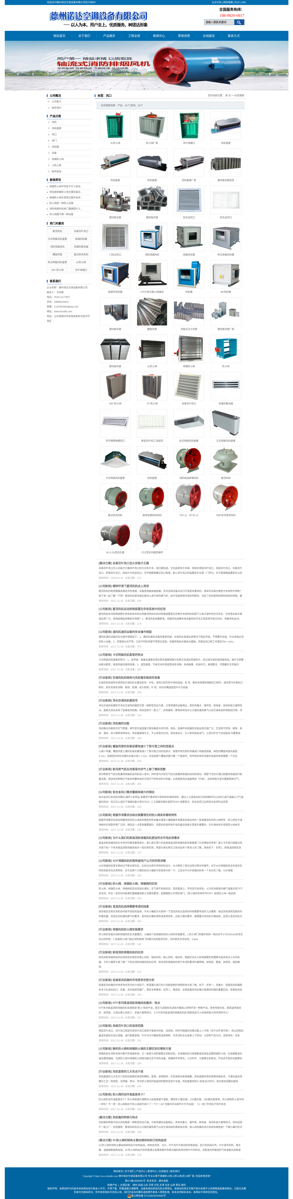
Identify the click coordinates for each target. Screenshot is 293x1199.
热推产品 (112, 1185)
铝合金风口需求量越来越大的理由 (133, 792)
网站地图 (228, 2)
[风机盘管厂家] (189, 162)
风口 (54, 134)
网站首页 (59, 35)
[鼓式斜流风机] (115, 497)
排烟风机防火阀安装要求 (128, 929)
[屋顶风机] (225, 460)
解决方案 (105, 563)
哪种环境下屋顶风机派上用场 (131, 586)
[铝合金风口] (189, 200)
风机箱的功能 (121, 723)
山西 (172, 1185)
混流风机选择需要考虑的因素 (131, 906)
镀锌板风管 (115, 217)
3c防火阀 (56, 165)
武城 (140, 1185)
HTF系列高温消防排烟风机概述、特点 (136, 1002)
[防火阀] (225, 349)
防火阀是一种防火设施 (61, 203)
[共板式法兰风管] (189, 311)
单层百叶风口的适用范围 (128, 1025)
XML (243, 2)
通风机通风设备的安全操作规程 (132, 631)
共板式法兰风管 (189, 329)
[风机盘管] (225, 125)
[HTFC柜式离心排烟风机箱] (152, 274)
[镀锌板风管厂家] (225, 311)
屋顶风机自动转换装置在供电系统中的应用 (139, 608)
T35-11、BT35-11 (189, 515)
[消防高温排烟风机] (189, 460)
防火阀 (225, 366)
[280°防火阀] (115, 386)
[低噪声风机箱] (115, 274)
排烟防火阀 (58, 159)
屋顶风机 (57, 231)
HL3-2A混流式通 (115, 552)
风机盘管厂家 (189, 180)
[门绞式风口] (115, 237)
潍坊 (183, 1185)
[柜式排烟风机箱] (225, 237)
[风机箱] (189, 274)
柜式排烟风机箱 (225, 254)
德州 (135, 1185)
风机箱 (55, 146)
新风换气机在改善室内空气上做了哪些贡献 (139, 769)
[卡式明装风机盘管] (115, 460)
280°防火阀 (57, 270)
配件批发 (56, 171)
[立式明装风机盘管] (225, 423)
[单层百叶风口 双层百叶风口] (152, 423)
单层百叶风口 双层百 (152, 440)
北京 (167, 1185)
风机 (54, 122)
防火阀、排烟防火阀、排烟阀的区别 (135, 883)
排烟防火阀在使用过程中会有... (65, 197)
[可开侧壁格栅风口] (115, 423)
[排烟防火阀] (189, 349)
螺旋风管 (57, 254)
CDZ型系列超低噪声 (152, 552)
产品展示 (109, 35)
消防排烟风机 (57, 246)
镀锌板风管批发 (225, 180)
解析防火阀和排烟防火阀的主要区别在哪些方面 (142, 1048)
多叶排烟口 (81, 270)
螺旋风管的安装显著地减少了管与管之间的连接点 (143, 746)
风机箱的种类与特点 (125, 1117)
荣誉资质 (184, 35)
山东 (145, 1185)
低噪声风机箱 (115, 292)
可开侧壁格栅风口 (115, 440)
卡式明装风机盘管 (115, 478)
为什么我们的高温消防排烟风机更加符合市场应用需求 (146, 837)
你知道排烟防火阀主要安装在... (65, 192)
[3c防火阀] (115, 125)
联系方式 (234, 35)
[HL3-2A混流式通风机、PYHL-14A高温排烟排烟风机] (115, 535)
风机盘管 (56, 128)
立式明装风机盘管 (57, 239)
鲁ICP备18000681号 (135, 1180)
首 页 (228, 95)
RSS (237, 2)
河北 (156, 1185)
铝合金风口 (189, 217)
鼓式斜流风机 (81, 254)
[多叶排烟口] (189, 125)
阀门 (54, 140)
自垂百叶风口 (81, 231)
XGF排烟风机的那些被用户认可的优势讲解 (139, 860)
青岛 (178, 1185)
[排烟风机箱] (189, 237)
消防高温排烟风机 (189, 478)
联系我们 (56, 107)
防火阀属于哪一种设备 (61, 214)
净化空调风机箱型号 (125, 700)
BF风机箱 (226, 292)
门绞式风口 (115, 254)
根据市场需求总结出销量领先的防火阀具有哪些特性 (145, 814)
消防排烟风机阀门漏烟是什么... (65, 208)
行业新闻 (105, 677)
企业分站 (216, 2)
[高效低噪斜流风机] (152, 497)
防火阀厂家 (152, 143)
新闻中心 (159, 35)
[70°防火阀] (152, 386)
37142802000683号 (155, 1195)
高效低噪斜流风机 (152, 515)
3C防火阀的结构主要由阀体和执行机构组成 (139, 1140)
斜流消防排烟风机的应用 (128, 952)
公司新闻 (105, 586)
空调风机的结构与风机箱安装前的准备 (136, 677)
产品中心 (141, 1171)
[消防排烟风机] (152, 237)
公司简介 (56, 101)
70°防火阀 (152, 403)
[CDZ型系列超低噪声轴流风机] (152, 535)
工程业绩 (134, 35)
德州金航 (163, 1180)
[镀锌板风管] (115, 200)
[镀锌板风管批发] (225, 162)
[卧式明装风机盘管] (189, 423)
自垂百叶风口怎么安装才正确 (131, 563)
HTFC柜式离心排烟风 (152, 292)
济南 (151, 1185)
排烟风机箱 (81, 239)
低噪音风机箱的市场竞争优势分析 (133, 979)
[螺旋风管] (152, 311)
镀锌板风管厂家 (225, 329)
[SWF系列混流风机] (225, 497)
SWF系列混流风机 (226, 515)
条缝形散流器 (81, 246)
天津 (161, 1185)
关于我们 (84, 35)
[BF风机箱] (225, 274)
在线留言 (209, 35)
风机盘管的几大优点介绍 (128, 1071)
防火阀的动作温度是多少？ (129, 1094)
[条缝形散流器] (225, 386)
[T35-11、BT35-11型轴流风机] (189, 497)
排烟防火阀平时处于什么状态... (65, 186)
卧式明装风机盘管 (57, 262)
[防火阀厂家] (152, 125)
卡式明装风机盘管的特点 (128, 654)
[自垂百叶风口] (189, 386)
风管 (54, 153)
